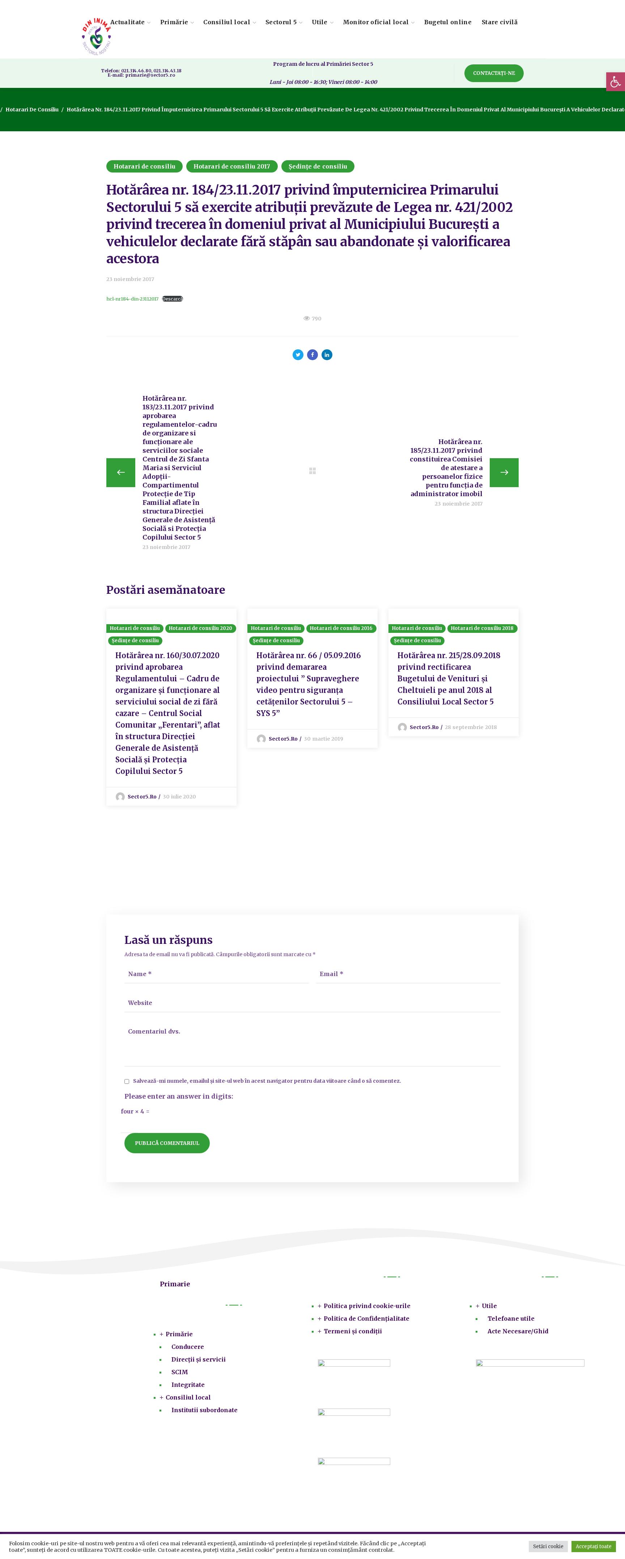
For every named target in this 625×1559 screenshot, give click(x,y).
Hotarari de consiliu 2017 (232, 166)
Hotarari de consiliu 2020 (201, 628)
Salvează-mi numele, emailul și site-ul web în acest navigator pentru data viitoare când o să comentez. (267, 1081)
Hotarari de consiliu (32, 109)
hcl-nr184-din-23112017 (132, 299)
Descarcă (172, 299)
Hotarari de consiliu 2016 (341, 628)
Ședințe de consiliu (318, 166)
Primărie (179, 1334)
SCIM (179, 1372)
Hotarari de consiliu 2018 (482, 628)
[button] (615, 81)
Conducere (187, 1346)
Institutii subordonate (204, 1410)
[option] (171, 707)
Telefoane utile (511, 1318)
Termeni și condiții (353, 1331)
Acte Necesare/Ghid (518, 1331)
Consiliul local (188, 1397)
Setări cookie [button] (548, 1546)
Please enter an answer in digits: (178, 1096)
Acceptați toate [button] (594, 1546)
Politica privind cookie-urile (367, 1305)
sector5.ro (142, 796)
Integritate (188, 1384)
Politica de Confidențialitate (366, 1318)
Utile (489, 1305)
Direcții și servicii (198, 1359)
